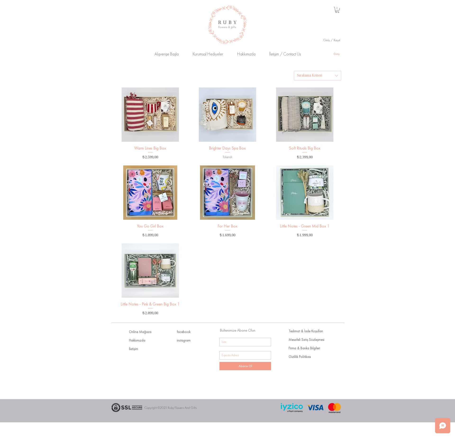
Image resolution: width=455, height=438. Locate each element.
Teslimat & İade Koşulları (306, 331)
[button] (337, 10)
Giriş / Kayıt (331, 40)
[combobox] (317, 75)
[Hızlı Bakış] (150, 114)
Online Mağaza (140, 331)
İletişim (133, 349)
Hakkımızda (137, 340)
